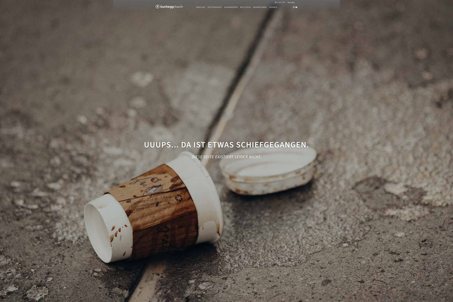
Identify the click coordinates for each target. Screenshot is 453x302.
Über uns (200, 7)
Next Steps (245, 7)
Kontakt (291, 2)
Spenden (273, 7)
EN (276, 2)
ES (280, 2)
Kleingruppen (231, 7)
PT (284, 2)
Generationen (260, 7)
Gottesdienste (215, 7)
